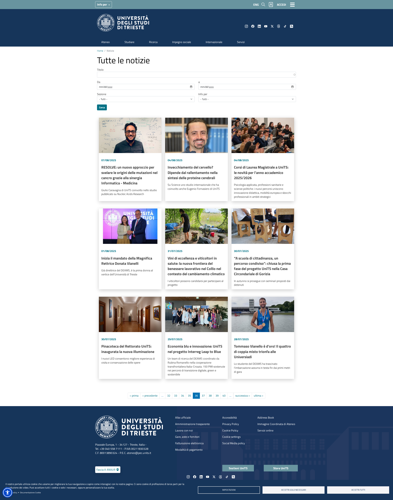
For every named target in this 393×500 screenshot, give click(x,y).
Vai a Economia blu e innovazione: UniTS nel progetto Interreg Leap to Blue (196, 338)
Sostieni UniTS (238, 468)
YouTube (266, 26)
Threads (279, 26)
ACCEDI (281, 4)
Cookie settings (231, 437)
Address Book (265, 417)
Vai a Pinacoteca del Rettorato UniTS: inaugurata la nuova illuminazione (130, 338)
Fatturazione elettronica (189, 443)
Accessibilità (229, 417)
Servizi (241, 42)
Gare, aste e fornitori (187, 437)
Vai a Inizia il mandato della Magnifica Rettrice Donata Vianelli (130, 249)
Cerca (102, 107)
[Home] (123, 24)
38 (210, 396)
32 (168, 396)
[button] (7, 492)
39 (217, 396)
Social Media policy (233, 443)
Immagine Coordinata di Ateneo (276, 424)
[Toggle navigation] (292, 4)
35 (189, 396)
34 (182, 396)
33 (175, 396)
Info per (102, 4)
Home (100, 51)
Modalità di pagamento (189, 450)
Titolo (100, 70)
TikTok (285, 26)
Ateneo (105, 42)
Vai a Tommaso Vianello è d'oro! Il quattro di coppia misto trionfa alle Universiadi (263, 338)
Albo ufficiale (183, 417)
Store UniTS (280, 468)
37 (203, 396)
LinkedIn (259, 26)
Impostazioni (228, 489)
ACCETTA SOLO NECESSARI (293, 489)
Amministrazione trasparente (192, 424)
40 (224, 396)
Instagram (246, 26)
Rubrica (270, 4)
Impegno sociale (181, 42)
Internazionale (214, 42)
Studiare (129, 42)
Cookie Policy (230, 430)
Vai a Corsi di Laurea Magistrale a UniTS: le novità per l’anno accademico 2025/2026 (263, 159)
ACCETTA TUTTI (358, 489)
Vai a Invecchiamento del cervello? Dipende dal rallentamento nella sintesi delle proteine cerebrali (196, 159)
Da (98, 82)
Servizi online (265, 430)
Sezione (101, 94)
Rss (292, 26)
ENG (256, 4)
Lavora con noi (184, 430)
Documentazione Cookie (30, 492)
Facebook (253, 26)
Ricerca (153, 42)
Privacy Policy (230, 424)
